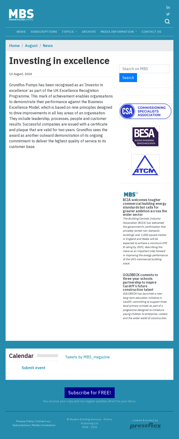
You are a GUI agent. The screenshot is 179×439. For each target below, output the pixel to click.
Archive (89, 31)
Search (128, 77)
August (31, 45)
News (21, 31)
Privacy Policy (25, 421)
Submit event (33, 367)
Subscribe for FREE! (89, 392)
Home (14, 45)
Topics (68, 31)
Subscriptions (44, 31)
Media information (117, 31)
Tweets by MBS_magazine (87, 357)
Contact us (151, 31)
